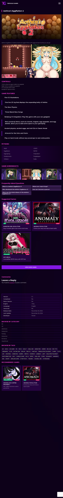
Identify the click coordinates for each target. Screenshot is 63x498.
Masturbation (6, 356)
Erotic (28, 351)
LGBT (43, 353)
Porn (43, 356)
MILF (13, 356)
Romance (4, 338)
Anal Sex (30, 349)
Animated (38, 349)
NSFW (31, 356)
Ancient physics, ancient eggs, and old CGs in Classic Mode (26, 128)
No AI (27, 356)
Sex (3, 358)
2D (2, 323)
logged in (12, 282)
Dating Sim (5, 331)
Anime (44, 349)
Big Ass (49, 349)
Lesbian (38, 353)
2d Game (11, 349)
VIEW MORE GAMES (31, 267)
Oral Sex (37, 356)
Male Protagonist (52, 353)
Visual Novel (5, 341)
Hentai (26, 353)
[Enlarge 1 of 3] (19, 171)
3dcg (20, 349)
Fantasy (4, 333)
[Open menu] (59, 3)
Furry (54, 351)
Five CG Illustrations (12, 97)
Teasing (30, 358)
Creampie (5, 351)
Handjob (15, 353)
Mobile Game (20, 356)
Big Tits (54, 349)
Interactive (4, 336)
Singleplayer (15, 358)
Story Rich (23, 358)
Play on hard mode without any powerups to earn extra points (27, 138)
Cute (10, 351)
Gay (3, 353)
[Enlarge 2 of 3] (39, 171)
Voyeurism (46, 358)
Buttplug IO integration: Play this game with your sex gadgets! (27, 117)
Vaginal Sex (38, 358)
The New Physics (11, 107)
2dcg (6, 349)
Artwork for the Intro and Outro (16, 133)
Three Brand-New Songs (14, 112)
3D (2, 326)
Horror (32, 353)
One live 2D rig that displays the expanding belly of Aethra (26, 102)
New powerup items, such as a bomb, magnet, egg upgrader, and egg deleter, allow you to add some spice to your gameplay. (30, 122)
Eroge (23, 351)
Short (7, 358)
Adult (25, 349)
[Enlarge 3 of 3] (59, 171)
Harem (21, 353)
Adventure (4, 328)
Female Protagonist (44, 351)
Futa (59, 351)
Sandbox (55, 356)
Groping (8, 353)
